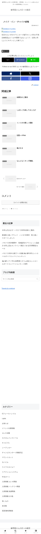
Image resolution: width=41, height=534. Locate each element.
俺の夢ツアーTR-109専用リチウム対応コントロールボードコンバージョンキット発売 (20, 262)
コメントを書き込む (20, 202)
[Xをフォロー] (30, 74)
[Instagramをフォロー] (30, 78)
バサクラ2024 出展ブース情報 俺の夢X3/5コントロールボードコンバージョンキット (20, 255)
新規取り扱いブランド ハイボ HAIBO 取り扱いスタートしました (20, 236)
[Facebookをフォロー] (11, 78)
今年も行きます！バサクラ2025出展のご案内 (18, 230)
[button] (37, 279)
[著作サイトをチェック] (11, 74)
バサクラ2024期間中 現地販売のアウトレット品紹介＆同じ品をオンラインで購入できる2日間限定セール (20, 245)
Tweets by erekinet (8, 288)
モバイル (6, 51)
